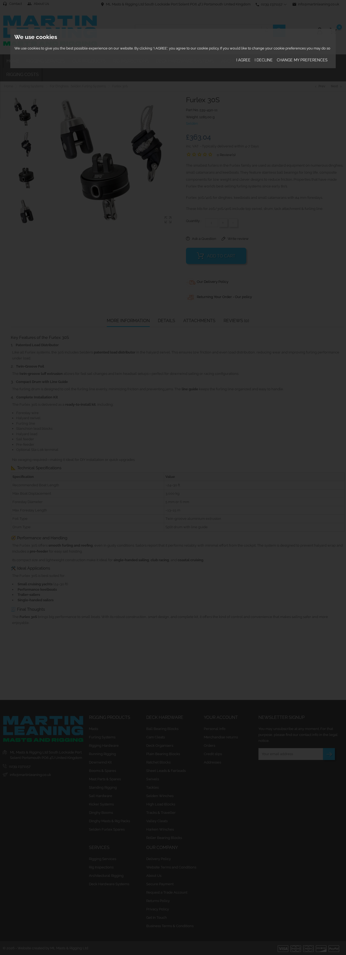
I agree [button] (243, 60)
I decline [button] (264, 60)
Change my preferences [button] (302, 60)
